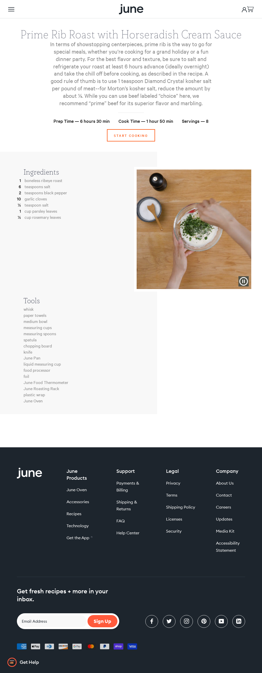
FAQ (120, 520)
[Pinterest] (204, 621)
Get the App (81, 537)
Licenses (174, 519)
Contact (224, 495)
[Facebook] (151, 621)
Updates (224, 519)
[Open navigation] (11, 9)
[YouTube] (221, 621)
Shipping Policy (180, 507)
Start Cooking (131, 135)
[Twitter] (169, 621)
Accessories (78, 501)
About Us (225, 483)
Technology (78, 525)
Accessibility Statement (228, 546)
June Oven (77, 489)
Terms (171, 495)
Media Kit (225, 531)
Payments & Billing (127, 486)
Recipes (74, 513)
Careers (223, 507)
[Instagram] (186, 621)
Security (174, 531)
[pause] (243, 281)
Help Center (127, 532)
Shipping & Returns (126, 505)
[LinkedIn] (238, 621)
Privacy (173, 483)
